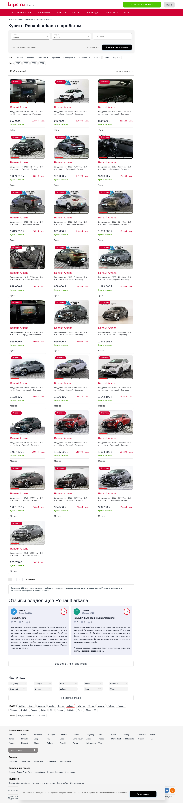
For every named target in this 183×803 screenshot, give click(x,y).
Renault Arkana (19, 107)
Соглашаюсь (143, 794)
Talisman (81, 706)
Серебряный (84, 58)
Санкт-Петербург (24, 772)
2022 (42, 63)
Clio (51, 710)
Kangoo (60, 710)
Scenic (91, 706)
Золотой (30, 58)
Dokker (22, 706)
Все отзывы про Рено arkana (71, 663)
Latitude (70, 710)
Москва (11, 772)
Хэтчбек (41, 715)
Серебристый (69, 58)
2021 (34, 63)
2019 (18, 63)
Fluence (13, 710)
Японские (25, 761)
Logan (61, 706)
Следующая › (29, 579)
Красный (56, 58)
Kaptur (31, 706)
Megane (120, 706)
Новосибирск (39, 772)
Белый (20, 58)
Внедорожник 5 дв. (26, 715)
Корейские (51, 761)
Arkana (70, 706)
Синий (106, 58)
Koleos (111, 706)
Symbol (23, 710)
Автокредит (93, 13)
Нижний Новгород (55, 772)
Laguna (101, 706)
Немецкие (38, 761)
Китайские (12, 761)
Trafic (80, 710)
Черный (116, 58)
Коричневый (43, 58)
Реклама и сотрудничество (43, 783)
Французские (65, 761)
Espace (34, 710)
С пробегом (44, 13)
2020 (26, 63)
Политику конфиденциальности (113, 792)
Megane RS (91, 710)
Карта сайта (62, 783)
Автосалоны (111, 13)
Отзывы (76, 13)
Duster (52, 706)
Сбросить (94, 47)
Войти (169, 5)
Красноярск (70, 772)
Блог (126, 13)
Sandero (41, 706)
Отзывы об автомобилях (19, 783)
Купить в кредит (17, 124)
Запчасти (61, 13)
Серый (97, 58)
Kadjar (43, 710)
